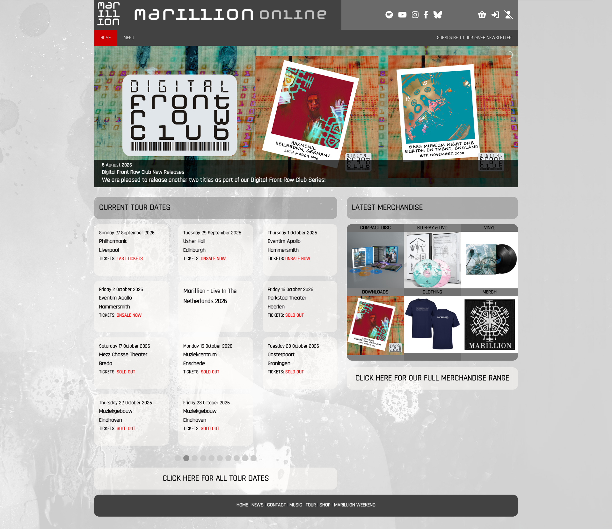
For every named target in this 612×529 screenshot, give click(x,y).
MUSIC (295, 505)
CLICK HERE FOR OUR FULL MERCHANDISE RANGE (432, 378)
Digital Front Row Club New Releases (143, 172)
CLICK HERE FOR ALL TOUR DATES (216, 478)
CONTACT (276, 505)
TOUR (311, 505)
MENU (129, 38)
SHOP (325, 505)
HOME (105, 38)
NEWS (257, 505)
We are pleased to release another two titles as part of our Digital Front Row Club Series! (214, 180)
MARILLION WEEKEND (354, 505)
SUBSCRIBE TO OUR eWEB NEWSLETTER (474, 38)
